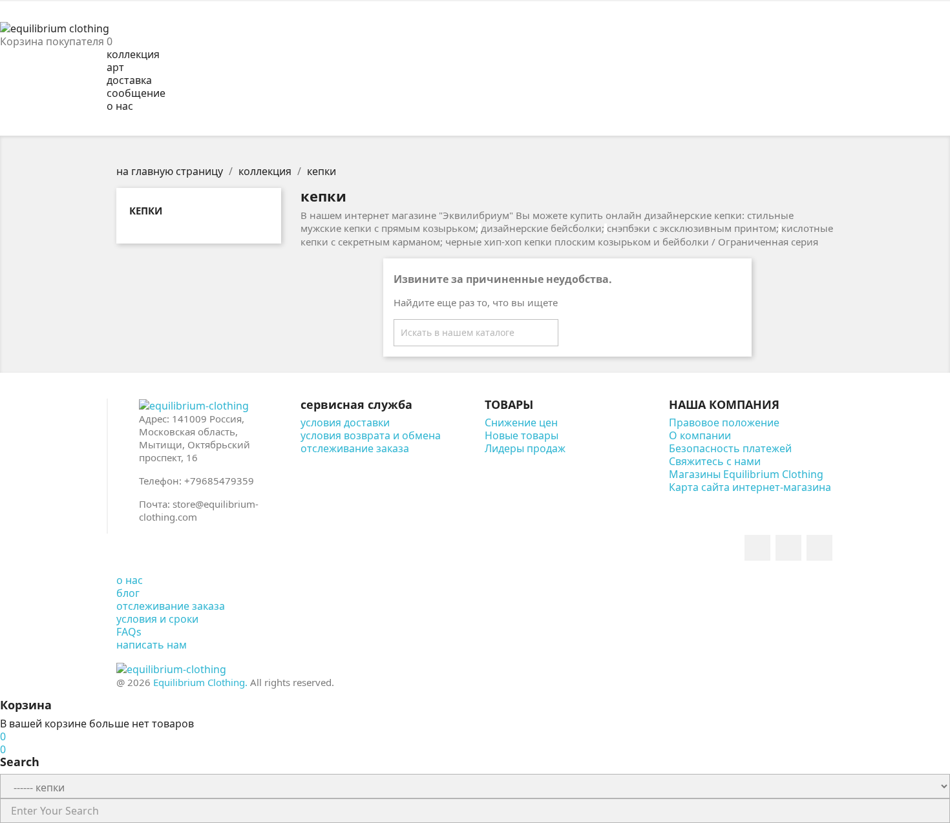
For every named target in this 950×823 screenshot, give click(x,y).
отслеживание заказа (355, 448)
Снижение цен (521, 422)
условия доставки (345, 422)
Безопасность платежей (730, 448)
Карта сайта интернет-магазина (750, 487)
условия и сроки (157, 619)
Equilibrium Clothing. (200, 682)
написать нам (151, 645)
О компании (700, 435)
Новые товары (521, 435)
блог (128, 593)
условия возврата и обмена (371, 435)
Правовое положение (724, 422)
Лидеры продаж (525, 448)
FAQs (129, 632)
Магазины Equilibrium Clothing (746, 474)
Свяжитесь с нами (715, 461)
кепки (145, 210)
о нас (129, 580)
